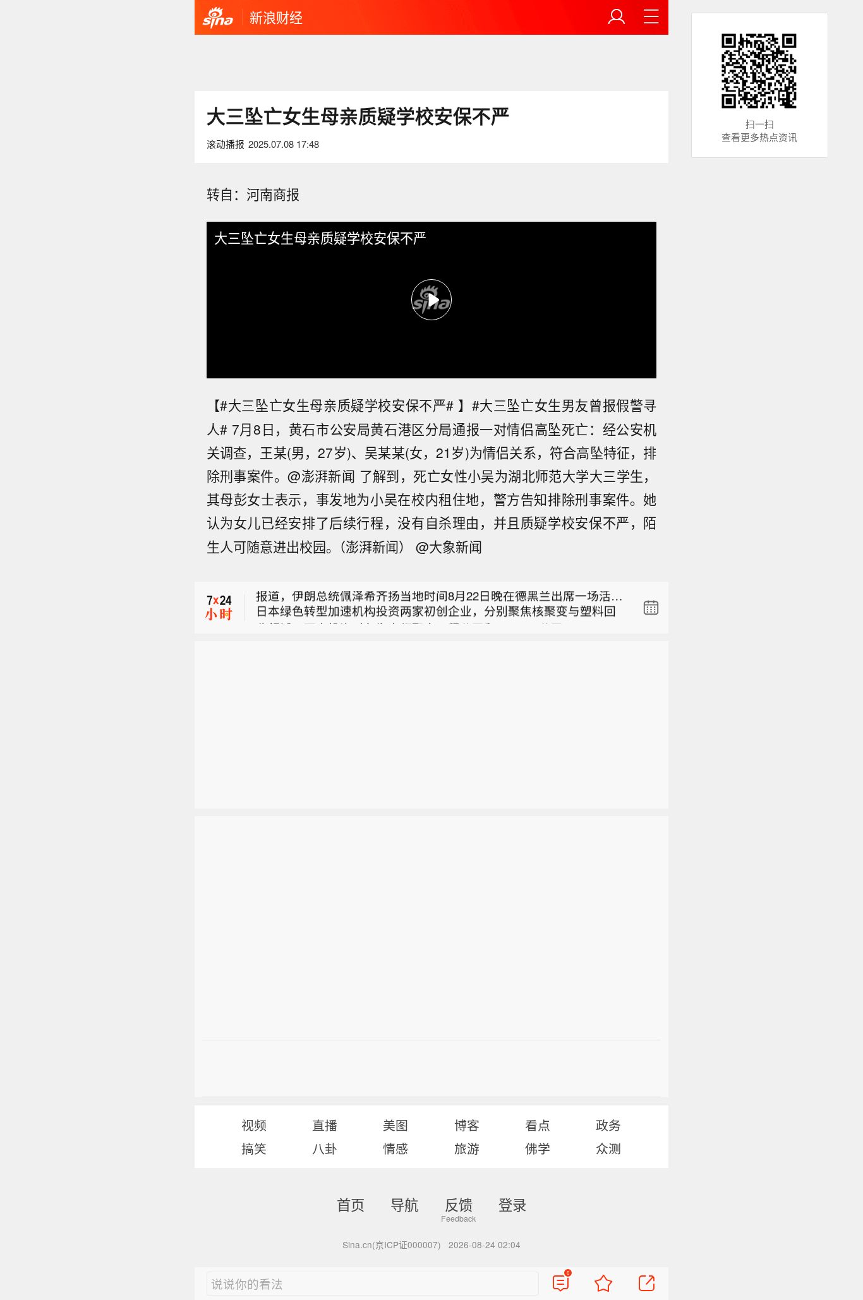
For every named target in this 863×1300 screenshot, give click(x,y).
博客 (467, 1125)
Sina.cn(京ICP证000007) (391, 1244)
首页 (351, 1204)
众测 (608, 1148)
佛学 (537, 1148)
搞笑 (254, 1148)
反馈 (459, 1204)
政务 (608, 1125)
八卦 (324, 1148)
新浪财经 (276, 17)
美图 (395, 1125)
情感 (395, 1148)
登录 (512, 1204)
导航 (404, 1204)
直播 (324, 1125)
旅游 (467, 1148)
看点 (537, 1125)
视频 (254, 1125)
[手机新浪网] (218, 18)
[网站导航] (651, 17)
